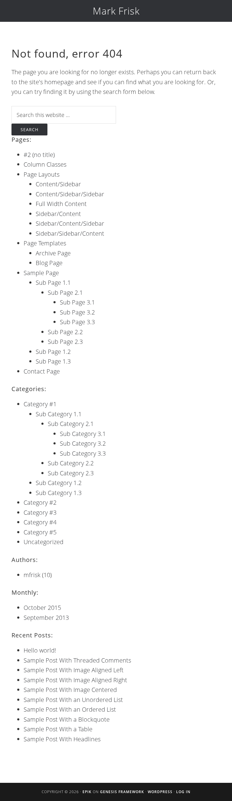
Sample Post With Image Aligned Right (75, 680)
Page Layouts (42, 174)
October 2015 (42, 607)
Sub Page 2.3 (65, 341)
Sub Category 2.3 (71, 473)
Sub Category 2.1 (71, 424)
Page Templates (45, 243)
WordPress (160, 791)
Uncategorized (43, 542)
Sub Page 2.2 (65, 332)
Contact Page (42, 371)
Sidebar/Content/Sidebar (70, 223)
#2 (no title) (39, 155)
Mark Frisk (116, 10)
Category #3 (40, 512)
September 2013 (46, 617)
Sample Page (41, 273)
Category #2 (40, 502)
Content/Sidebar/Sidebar (70, 194)
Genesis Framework (122, 791)
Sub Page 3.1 (77, 302)
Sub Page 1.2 (53, 351)
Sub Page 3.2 (77, 312)
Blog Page (49, 263)
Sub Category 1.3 (59, 493)
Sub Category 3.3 (83, 453)
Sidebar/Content (58, 214)
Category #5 (40, 532)
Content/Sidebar (58, 184)
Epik (87, 791)
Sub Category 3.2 (83, 443)
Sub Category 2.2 (71, 463)
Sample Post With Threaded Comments (77, 660)
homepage (59, 82)
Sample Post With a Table (58, 729)
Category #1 (40, 404)
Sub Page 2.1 (65, 292)
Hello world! (40, 650)
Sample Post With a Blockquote (67, 719)
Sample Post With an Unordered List (73, 700)
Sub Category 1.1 (59, 414)
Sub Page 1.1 (53, 282)
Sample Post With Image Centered (70, 690)
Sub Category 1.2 (59, 483)
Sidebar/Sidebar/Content (70, 233)
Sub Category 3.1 (83, 434)
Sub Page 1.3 (53, 361)
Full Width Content (61, 204)
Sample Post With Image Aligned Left (74, 670)
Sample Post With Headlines (62, 739)
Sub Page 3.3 (77, 322)
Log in (183, 791)
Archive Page (53, 253)
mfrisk (32, 575)
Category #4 (40, 522)
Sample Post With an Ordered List (70, 709)
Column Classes (45, 164)
